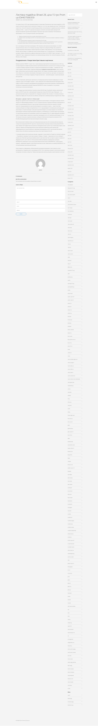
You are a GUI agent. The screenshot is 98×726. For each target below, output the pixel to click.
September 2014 (71, 174)
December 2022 (71, 155)
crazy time (70, 405)
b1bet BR (69, 316)
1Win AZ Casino (71, 191)
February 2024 (70, 112)
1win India (69, 201)
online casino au (71, 550)
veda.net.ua (70, 645)
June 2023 (69, 135)
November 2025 (71, 89)
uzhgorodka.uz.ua (71, 642)
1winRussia (70, 214)
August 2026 (70, 66)
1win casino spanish (71, 194)
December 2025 (71, 86)
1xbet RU (69, 247)
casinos (69, 388)
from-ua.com (70, 421)
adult (69, 273)
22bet (69, 257)
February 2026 (70, 79)
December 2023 (71, 115)
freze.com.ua (70, 418)
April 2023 (69, 142)
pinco (69, 576)
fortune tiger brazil (71, 415)
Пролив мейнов (71, 675)
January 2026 (70, 82)
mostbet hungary (71, 520)
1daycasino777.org (71, 188)
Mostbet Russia (70, 533)
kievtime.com (70, 451)
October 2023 (70, 122)
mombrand (70, 487)
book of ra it (70, 346)
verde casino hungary (72, 649)
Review (69, 596)
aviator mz (70, 309)
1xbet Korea (70, 230)
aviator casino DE (71, 296)
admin (40, 170)
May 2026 (69, 72)
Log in (69, 695)
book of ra (70, 342)
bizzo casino (70, 336)
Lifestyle (69, 461)
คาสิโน (69, 688)
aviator (69, 290)
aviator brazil (70, 293)
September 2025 (71, 95)
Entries (70, 698)
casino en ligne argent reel (72, 359)
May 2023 (69, 138)
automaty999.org (71, 286)
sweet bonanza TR (71, 632)
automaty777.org (71, 283)
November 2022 (71, 158)
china (69, 398)
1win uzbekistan (71, 211)
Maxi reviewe (70, 477)
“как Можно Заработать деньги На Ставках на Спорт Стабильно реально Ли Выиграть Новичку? (74, 38)
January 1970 (70, 178)
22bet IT (69, 263)
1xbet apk (69, 217)
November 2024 (71, 109)
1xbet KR (69, 234)
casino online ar (71, 369)
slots (68, 612)
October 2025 (70, 92)
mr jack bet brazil (71, 543)
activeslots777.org (71, 270)
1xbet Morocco (70, 240)
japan (69, 438)
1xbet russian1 (70, 253)
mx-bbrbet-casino (71, 547)
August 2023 (70, 128)
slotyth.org (70, 622)
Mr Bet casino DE (71, 540)
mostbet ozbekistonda (72, 530)
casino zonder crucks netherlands (74, 379)
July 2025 (69, 102)
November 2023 (71, 118)
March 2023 (70, 145)
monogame (70, 507)
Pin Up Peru (70, 573)
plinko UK (69, 586)
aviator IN (69, 303)
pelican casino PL (71, 563)
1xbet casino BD (71, 224)
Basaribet (69, 326)
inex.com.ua (70, 435)
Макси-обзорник (71, 672)
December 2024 (71, 105)
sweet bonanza (70, 629)
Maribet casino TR (71, 468)
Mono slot (70, 494)
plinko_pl (69, 589)
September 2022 (71, 165)
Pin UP (69, 570)
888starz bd (70, 267)
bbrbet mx (69, 333)
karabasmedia (70, 441)
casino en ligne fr (71, 362)
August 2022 (70, 168)
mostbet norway (71, 527)
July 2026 (69, 69)
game (69, 425)
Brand (69, 349)
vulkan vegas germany (72, 662)
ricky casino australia (71, 606)
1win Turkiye (70, 207)
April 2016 (69, 171)
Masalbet (69, 471)
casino (69, 356)
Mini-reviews (70, 484)
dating (69, 412)
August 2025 (70, 99)
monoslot (69, 510)
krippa (69, 458)
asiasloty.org (70, 277)
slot (68, 609)
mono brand (70, 491)
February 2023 (70, 148)
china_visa (69, 402)
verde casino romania (72, 652)
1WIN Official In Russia (72, 204)
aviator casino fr (71, 300)
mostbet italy (70, 524)
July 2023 (69, 132)
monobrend (70, 504)
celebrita (69, 395)
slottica (69, 619)
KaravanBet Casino (71, 444)
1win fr (69, 197)
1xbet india (70, 227)
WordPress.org (70, 705)
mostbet (69, 514)
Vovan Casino (70, 659)
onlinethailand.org (71, 553)
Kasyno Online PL (71, 448)
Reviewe (69, 599)
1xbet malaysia (70, 237)
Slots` (69, 616)
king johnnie (70, 454)
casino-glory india (71, 382)
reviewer (69, 603)
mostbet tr (70, 537)
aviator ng (69, 313)
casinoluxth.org (70, 385)
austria (69, 280)
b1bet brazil (70, 319)
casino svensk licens (71, 375)
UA (68, 635)
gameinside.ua (70, 428)
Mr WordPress (70, 50)
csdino (69, 408)
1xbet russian (70, 250)
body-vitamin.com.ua (71, 339)
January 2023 (70, 151)
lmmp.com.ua (70, 464)
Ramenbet (70, 593)
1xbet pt (69, 244)
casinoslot (69, 392)
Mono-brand (70, 497)
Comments (70, 701)
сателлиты (70, 685)
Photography (70, 566)
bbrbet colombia (71, 329)
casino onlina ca (71, 365)
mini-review (70, 481)
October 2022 (70, 161)
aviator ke (69, 306)
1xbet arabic (70, 221)
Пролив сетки (70, 678)
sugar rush (70, 626)
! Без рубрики (70, 184)
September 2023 (71, 125)
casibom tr (70, 352)
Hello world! (76, 50)
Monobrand (70, 500)
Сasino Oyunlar (70, 682)
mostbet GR (70, 517)
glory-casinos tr (70, 431)
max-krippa (70, 474)
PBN (68, 560)
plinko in (69, 583)
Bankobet (69, 323)
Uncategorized (70, 639)
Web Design (70, 665)
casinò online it (70, 372)
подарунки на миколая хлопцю (49, 69)
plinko (69, 579)
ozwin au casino (71, 556)
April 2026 (69, 76)
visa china (69, 655)
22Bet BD (69, 260)
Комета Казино (71, 668)
